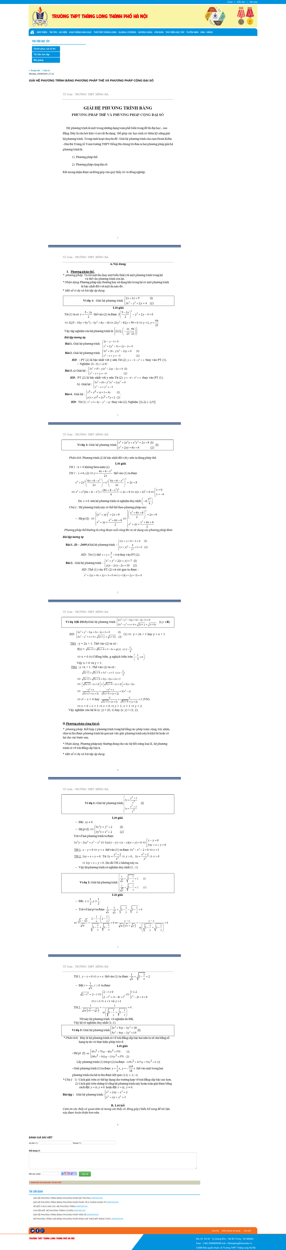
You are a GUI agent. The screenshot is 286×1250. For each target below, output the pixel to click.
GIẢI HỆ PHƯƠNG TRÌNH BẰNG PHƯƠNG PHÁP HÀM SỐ (65, 1215)
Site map (253, 2)
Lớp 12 (46, 70)
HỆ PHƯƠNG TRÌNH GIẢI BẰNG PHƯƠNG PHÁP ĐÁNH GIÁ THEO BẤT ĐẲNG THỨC (78, 1219)
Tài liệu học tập (41, 54)
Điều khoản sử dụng (231, 1231)
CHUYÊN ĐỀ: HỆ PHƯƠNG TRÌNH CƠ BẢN (59, 1210)
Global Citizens (127, 32)
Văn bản (159, 32)
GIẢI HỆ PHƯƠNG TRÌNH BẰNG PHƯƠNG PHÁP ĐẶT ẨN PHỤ (68, 1198)
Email (230, 2)
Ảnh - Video (206, 32)
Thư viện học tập (175, 32)
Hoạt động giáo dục (80, 32)
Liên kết (247, 1231)
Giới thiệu (42, 32)
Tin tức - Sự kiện (58, 32)
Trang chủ (35, 70)
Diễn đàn (241, 2)
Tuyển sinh (192, 32)
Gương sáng (145, 32)
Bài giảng (38, 60)
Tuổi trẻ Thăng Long (105, 32)
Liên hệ (215, 1231)
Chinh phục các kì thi (44, 49)
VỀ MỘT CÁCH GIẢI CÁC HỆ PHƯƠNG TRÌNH (60, 1206)
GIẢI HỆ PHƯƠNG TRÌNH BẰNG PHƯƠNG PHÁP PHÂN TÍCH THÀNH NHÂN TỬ (76, 1202)
